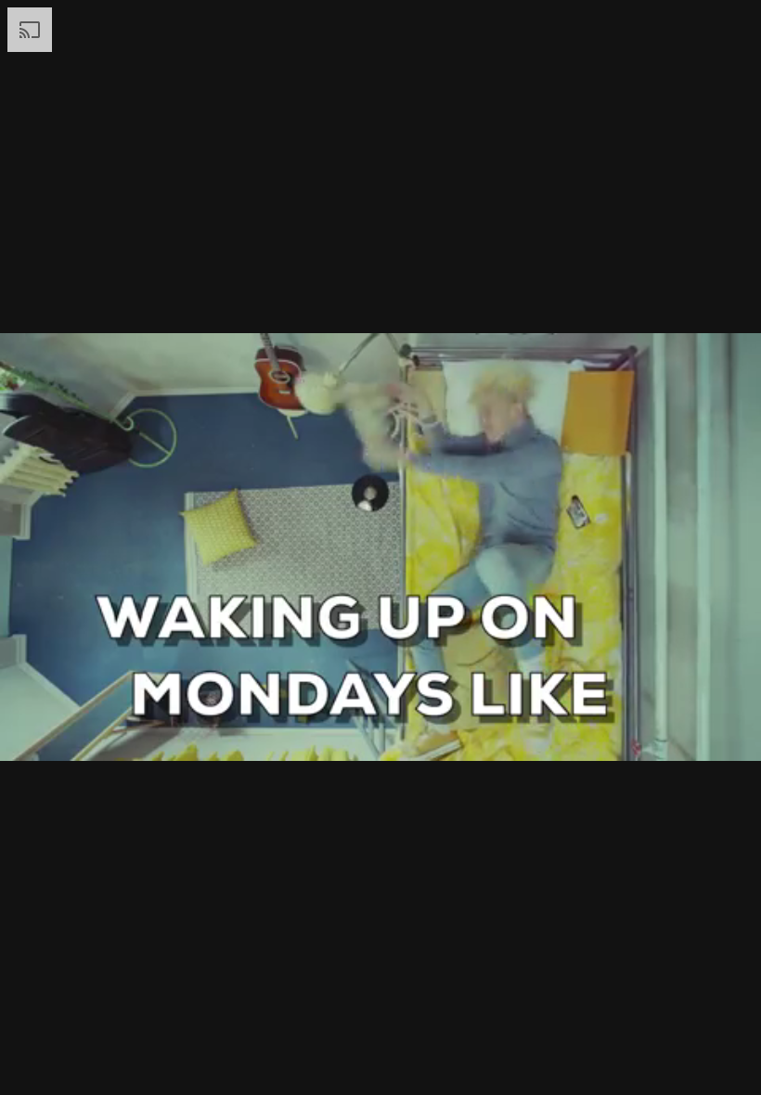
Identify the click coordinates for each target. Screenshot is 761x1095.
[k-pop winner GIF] (380, 547)
